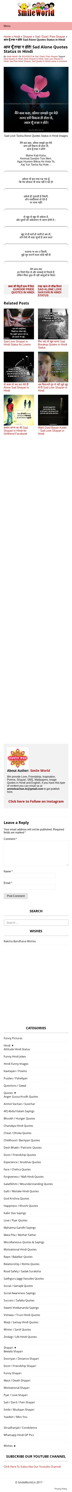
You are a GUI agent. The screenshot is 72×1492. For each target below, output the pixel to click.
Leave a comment (59, 61)
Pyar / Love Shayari (16, 1395)
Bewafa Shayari (13, 1351)
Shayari (27, 36)
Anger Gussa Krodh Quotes (21, 1096)
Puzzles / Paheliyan (15, 1078)
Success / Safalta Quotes (19, 1300)
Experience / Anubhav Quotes (22, 1162)
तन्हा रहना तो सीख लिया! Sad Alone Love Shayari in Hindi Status (50, 291)
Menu (7, 26)
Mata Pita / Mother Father (20, 1235)
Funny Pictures (13, 1038)
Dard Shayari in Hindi (33, 59)
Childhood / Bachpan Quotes (22, 1140)
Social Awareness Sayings (20, 1293)
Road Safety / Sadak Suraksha (22, 1271)
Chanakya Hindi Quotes (18, 1126)
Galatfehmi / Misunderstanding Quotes (28, 1184)
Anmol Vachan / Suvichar (19, 1104)
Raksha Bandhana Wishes (20, 941)
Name (8, 871)
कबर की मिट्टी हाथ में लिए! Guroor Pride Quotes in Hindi (21, 289)
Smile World (12, 56)
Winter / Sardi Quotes (17, 1329)
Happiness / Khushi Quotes (21, 1206)
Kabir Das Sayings (15, 1213)
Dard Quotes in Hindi (13, 59)
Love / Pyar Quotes (15, 1220)
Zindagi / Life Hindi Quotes (20, 1337)
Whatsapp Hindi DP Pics (19, 1435)
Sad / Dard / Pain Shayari (50, 36)
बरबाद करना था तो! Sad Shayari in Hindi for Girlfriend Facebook (16, 430)
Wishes (8, 1446)
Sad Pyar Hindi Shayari (20, 61)
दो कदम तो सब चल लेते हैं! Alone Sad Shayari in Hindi (16, 387)
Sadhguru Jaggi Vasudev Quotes (24, 1278)
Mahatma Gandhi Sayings (20, 1227)
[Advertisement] (36, 592)
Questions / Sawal (15, 1085)
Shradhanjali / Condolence (20, 1428)
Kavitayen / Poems (15, 1071)
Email (8, 882)
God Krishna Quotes (16, 1198)
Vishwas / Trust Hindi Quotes (22, 1315)
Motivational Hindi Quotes (20, 1249)
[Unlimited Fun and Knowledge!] (36, 15)
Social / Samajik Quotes (18, 1286)
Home (7, 36)
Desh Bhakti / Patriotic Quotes (23, 1147)
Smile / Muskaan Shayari (19, 1409)
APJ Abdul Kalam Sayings (19, 1111)
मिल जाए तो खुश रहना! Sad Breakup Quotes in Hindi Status (52, 344)
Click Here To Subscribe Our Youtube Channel (32, 1466)
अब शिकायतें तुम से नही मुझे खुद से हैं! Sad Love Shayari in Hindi (53, 387)
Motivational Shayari (16, 1388)
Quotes (8, 1093)
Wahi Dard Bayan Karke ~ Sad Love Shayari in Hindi (52, 430)
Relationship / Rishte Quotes (22, 1264)
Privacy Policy (61, 1488)
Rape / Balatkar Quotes (18, 1257)
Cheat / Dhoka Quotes (17, 1133)
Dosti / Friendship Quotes (20, 1155)
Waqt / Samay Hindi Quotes (21, 1322)
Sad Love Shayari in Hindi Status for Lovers (17, 343)
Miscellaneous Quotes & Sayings (24, 1242)
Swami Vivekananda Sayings (21, 1308)
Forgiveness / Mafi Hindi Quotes (24, 1177)
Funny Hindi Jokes (15, 1056)
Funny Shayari (12, 1373)
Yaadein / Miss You (15, 1417)
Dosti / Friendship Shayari (20, 1366)
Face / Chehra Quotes (17, 1169)
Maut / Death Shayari (17, 1380)
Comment (10, 838)
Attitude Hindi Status (17, 1049)
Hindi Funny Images (16, 1064)
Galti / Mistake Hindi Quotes (21, 1191)
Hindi (17, 36)
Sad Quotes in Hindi (41, 61)
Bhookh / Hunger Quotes (19, 1118)
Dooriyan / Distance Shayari (21, 1358)
